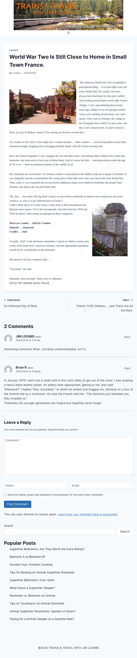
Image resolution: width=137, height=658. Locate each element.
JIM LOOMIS (25, 336)
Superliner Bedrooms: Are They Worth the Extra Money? (47, 549)
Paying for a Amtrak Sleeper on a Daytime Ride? (42, 619)
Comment (13, 440)
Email (75, 485)
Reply (127, 337)
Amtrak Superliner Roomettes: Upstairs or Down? (43, 611)
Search (8, 525)
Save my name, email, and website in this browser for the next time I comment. (55, 494)
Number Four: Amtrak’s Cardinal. (31, 564)
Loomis (16, 73)
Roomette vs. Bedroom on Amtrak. (33, 595)
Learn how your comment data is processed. (88, 514)
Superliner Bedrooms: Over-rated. (33, 580)
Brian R (21, 367)
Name (10, 485)
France (13, 50)
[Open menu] (68, 32)
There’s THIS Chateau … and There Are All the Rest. (104, 305)
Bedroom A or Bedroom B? (27, 556)
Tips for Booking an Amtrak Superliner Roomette (42, 572)
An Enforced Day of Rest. (21, 303)
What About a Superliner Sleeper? (32, 588)
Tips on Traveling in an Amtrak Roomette (37, 603)
